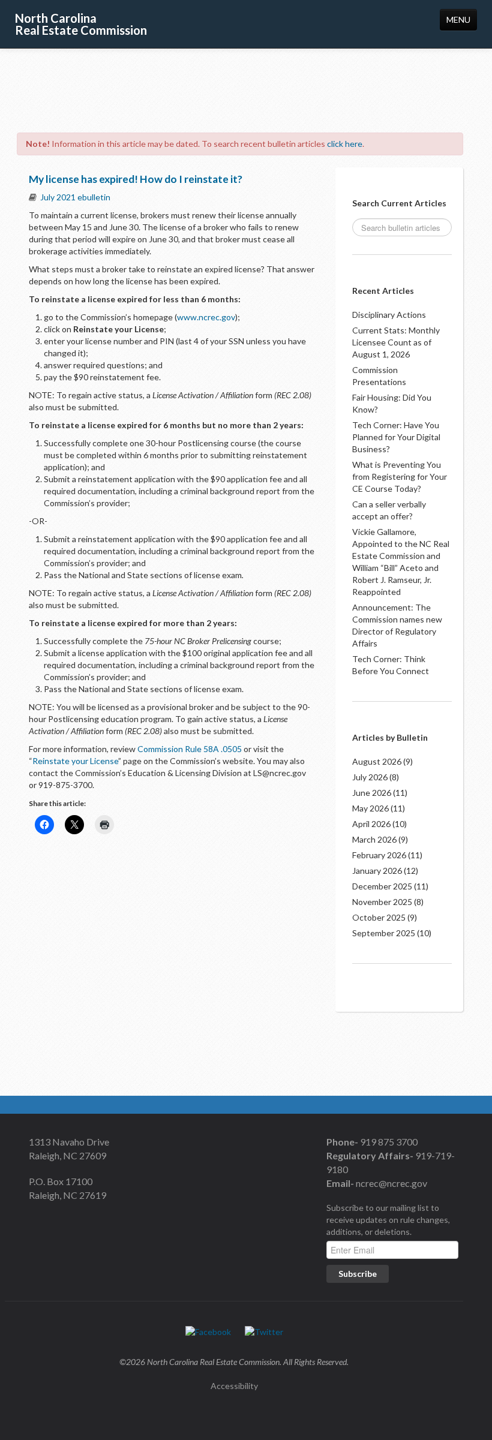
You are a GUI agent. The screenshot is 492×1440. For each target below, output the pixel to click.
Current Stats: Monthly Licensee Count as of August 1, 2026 (396, 342)
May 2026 (370, 808)
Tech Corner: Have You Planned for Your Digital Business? (396, 437)
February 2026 (379, 855)
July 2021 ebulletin (75, 197)
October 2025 (379, 917)
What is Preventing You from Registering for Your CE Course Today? (399, 476)
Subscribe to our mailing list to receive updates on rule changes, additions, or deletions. (388, 1219)
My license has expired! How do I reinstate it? (135, 179)
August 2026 (376, 761)
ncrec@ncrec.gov (390, 1183)
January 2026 (377, 870)
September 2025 (383, 933)
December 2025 (382, 886)
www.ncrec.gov (206, 317)
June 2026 (371, 792)
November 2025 (382, 902)
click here (344, 144)
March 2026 (374, 839)
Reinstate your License (75, 761)
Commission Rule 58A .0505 (189, 749)
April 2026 (371, 824)
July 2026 (370, 777)
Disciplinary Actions (389, 314)
